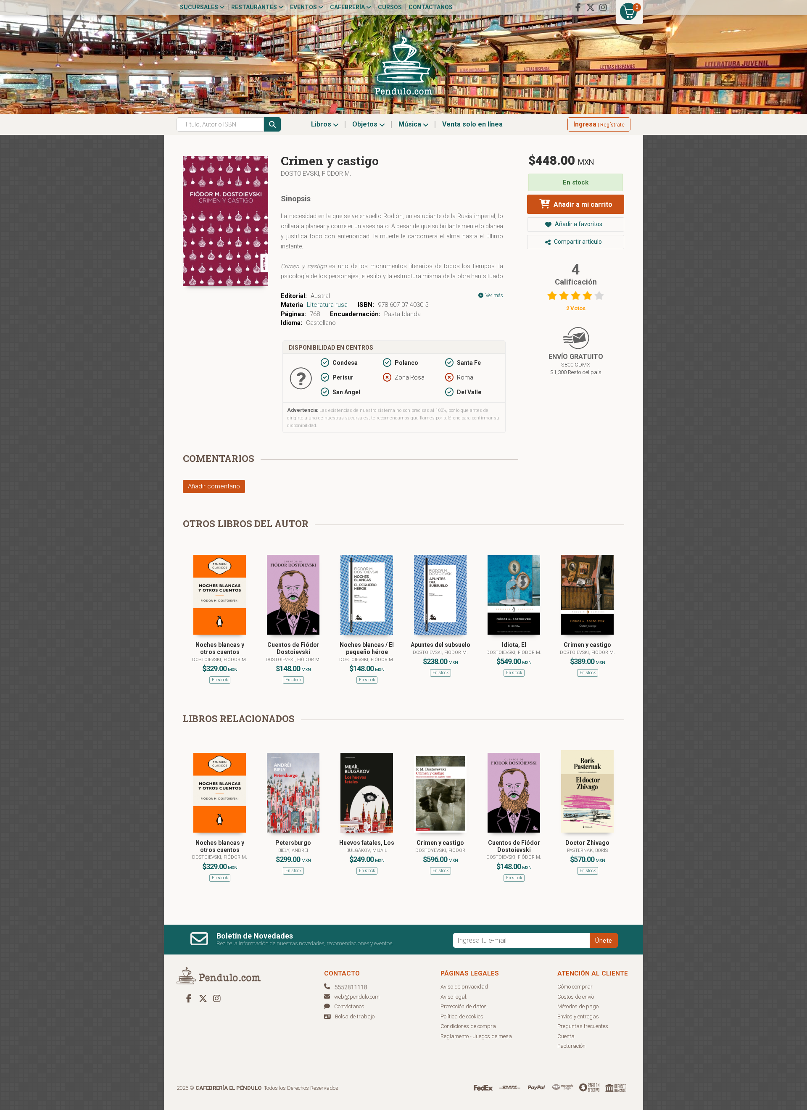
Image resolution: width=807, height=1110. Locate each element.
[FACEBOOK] (578, 7)
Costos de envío (575, 997)
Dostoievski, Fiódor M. (316, 173)
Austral (320, 296)
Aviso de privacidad (464, 986)
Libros (322, 124)
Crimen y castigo (587, 644)
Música (410, 124)
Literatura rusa (327, 304)
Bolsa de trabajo (354, 1016)
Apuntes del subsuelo (440, 644)
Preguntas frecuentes (582, 1026)
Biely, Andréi (293, 850)
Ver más (493, 295)
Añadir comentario (214, 486)
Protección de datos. (464, 1006)
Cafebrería (348, 7)
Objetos (365, 124)
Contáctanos (431, 7)
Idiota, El (514, 644)
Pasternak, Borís (587, 850)
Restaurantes (254, 7)
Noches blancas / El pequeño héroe (367, 648)
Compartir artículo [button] (577, 241)
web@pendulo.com (357, 997)
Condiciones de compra (468, 1026)
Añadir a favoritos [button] (578, 224)
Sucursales (199, 7)
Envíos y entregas (578, 1016)
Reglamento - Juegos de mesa (476, 1036)
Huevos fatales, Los (366, 842)
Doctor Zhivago (587, 842)
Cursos (390, 7)
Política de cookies (461, 1016)
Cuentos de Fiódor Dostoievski (293, 648)
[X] (590, 7)
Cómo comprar (575, 986)
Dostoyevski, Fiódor (440, 850)
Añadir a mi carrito (582, 204)
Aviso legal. (453, 997)
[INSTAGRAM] (603, 7)
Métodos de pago (578, 1006)
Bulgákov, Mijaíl (366, 850)
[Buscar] (272, 124)
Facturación (571, 1046)
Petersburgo (293, 842)
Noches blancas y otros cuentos (219, 648)
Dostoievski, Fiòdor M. (440, 652)
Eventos (304, 7)
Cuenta (566, 1036)
